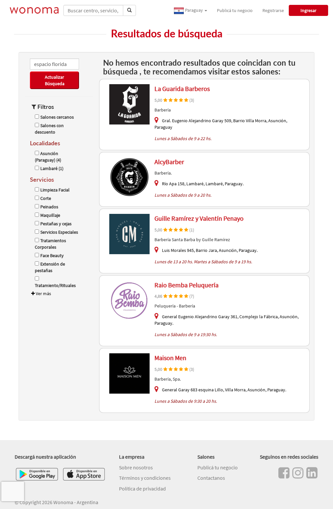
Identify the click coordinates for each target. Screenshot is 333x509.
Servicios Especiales (59, 232)
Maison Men (170, 358)
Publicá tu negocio (235, 10)
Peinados (49, 207)
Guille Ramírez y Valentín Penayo (199, 218)
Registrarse (273, 10)
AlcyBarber (169, 162)
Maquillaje (50, 215)
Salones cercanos (57, 117)
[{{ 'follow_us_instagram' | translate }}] (297, 473)
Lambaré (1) (51, 168)
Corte (45, 198)
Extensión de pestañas (50, 267)
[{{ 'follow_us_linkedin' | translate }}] (311, 473)
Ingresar (308, 10)
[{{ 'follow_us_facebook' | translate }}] (283, 473)
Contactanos (211, 478)
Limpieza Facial (55, 190)
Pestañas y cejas (56, 224)
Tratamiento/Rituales (55, 285)
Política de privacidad (142, 488)
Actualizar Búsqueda (54, 80)
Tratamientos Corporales (50, 244)
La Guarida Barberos (182, 89)
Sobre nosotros (136, 467)
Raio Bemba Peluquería (186, 285)
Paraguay (194, 10)
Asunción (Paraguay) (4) (48, 156)
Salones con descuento (49, 129)
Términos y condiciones (145, 478)
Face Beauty (52, 255)
